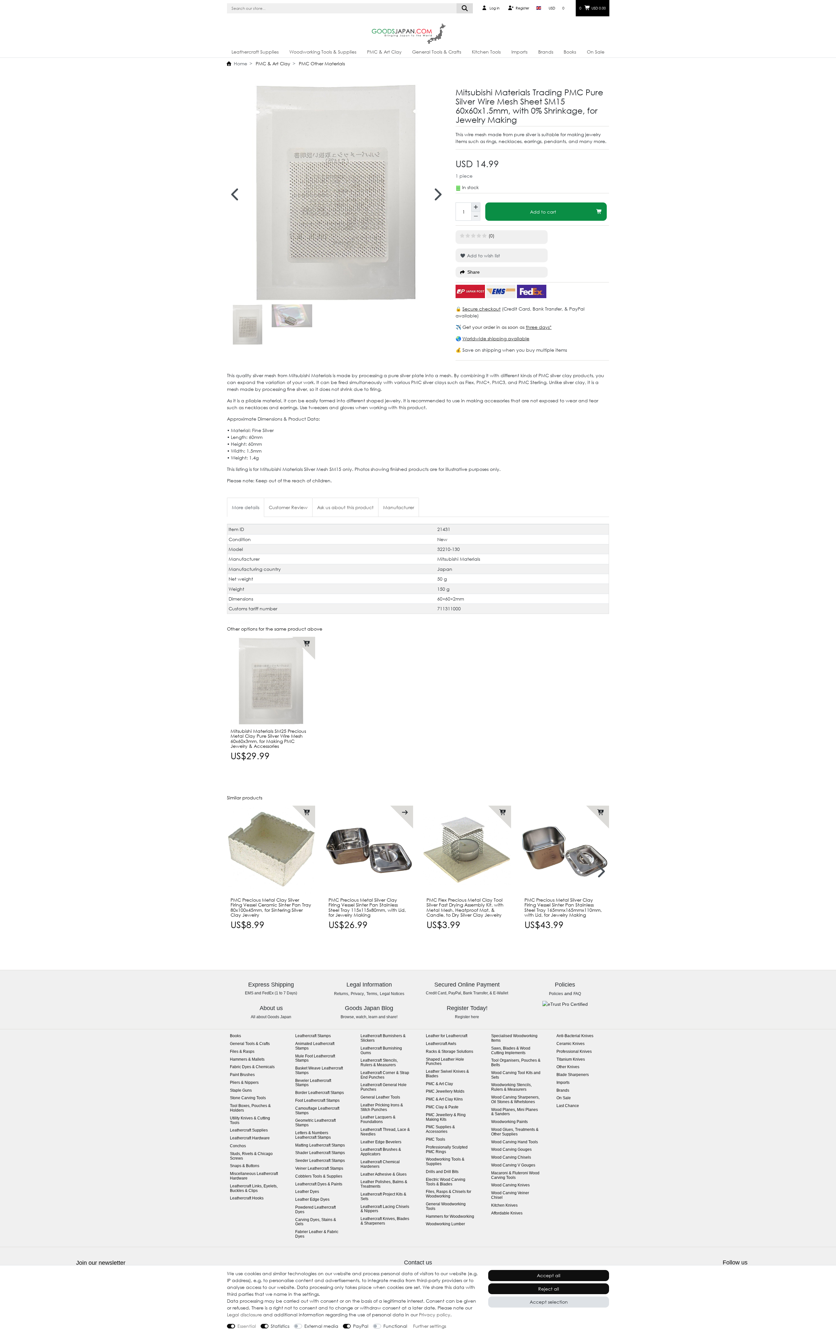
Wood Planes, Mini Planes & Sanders (514, 1112)
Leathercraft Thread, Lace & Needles (385, 1132)
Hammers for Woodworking (450, 1216)
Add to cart (543, 212)
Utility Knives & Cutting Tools (250, 1120)
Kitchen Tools (486, 52)
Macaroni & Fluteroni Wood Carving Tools (515, 1175)
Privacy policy (434, 1314)
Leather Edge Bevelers (381, 1142)
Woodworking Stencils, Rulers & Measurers (511, 1087)
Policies (556, 993)
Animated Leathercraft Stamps (314, 1046)
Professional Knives (574, 1052)
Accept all (548, 1275)
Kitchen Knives (504, 1205)
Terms (371, 993)
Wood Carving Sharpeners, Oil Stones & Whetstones (515, 1099)
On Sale (595, 52)
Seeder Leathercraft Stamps (320, 1161)
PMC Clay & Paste (442, 1107)
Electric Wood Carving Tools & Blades (445, 1182)
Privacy (357, 993)
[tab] (245, 507)
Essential (246, 1326)
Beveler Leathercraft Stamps (313, 1083)
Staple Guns (241, 1090)
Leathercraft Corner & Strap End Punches (385, 1075)
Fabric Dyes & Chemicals (252, 1067)
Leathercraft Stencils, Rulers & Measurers (379, 1062)
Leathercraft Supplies (255, 52)
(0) (491, 236)
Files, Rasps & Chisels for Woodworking (448, 1194)
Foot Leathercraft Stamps (317, 1101)
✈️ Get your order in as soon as (491, 327)
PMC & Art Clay (384, 52)
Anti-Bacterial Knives (574, 1036)
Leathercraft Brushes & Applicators (381, 1152)
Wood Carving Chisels (511, 1157)
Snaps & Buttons (244, 1166)
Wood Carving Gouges (511, 1150)
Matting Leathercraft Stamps (320, 1145)
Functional (395, 1326)
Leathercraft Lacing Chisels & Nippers (385, 1209)
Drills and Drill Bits (442, 1172)
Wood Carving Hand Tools (514, 1142)
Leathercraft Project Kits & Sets (383, 1196)
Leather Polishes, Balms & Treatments (384, 1184)
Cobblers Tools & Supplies (318, 1176)
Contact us (418, 1262)
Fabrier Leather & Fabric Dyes (316, 1234)
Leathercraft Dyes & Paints (318, 1184)
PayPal (360, 1326)
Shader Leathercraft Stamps (320, 1153)
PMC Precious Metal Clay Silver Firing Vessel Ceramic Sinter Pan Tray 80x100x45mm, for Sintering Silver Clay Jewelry (271, 907)
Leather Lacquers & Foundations (378, 1119)
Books (570, 52)
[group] (271, 681)
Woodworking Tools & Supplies (322, 52)
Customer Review (288, 507)
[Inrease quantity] (475, 207)
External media (321, 1326)
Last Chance (567, 1106)
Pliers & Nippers (244, 1083)
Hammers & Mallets (247, 1059)
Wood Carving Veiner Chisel (510, 1195)
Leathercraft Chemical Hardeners (380, 1164)
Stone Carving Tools (248, 1098)
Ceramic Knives (570, 1044)
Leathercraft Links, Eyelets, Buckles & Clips (254, 1188)
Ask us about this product (345, 507)
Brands (545, 52)
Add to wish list (483, 255)
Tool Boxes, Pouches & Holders (250, 1108)
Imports (519, 52)
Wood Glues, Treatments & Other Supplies (515, 1132)
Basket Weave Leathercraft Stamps (319, 1070)
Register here (467, 1017)
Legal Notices (392, 993)
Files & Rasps (242, 1052)
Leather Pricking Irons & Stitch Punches (382, 1107)
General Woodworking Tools (446, 1206)
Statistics (280, 1326)
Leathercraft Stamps (313, 1036)
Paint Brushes (242, 1075)
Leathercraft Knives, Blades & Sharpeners (385, 1221)
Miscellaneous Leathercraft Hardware (254, 1176)
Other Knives (567, 1067)
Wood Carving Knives (510, 1185)
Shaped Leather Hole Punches (445, 1061)
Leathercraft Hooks (247, 1198)
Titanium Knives (570, 1059)
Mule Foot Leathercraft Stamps (315, 1058)
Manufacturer (398, 507)
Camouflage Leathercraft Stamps (317, 1110)
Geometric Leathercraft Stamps (315, 1122)
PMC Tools (435, 1139)
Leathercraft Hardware (250, 1138)
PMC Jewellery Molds (445, 1091)
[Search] (465, 8)
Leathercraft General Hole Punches (384, 1087)
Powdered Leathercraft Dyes (315, 1209)
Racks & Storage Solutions (449, 1052)
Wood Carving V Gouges (513, 1165)
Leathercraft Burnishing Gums (381, 1050)
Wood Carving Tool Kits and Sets (515, 1075)
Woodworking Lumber (445, 1224)
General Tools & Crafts (436, 52)
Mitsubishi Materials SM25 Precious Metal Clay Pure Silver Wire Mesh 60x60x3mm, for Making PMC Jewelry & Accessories (268, 739)
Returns (341, 993)
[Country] (539, 8)
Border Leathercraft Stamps (319, 1093)
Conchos (238, 1146)
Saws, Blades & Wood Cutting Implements (510, 1050)
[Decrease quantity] (475, 216)
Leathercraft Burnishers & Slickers (383, 1038)
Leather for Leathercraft (446, 1036)
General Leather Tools (380, 1097)
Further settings (429, 1326)
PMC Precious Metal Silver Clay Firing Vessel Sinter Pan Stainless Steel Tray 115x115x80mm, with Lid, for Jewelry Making (367, 907)
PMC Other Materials (321, 63)
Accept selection (549, 1302)
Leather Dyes (307, 1192)
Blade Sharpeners (572, 1075)
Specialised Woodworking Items (514, 1038)
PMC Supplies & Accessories (440, 1129)
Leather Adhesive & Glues (384, 1174)
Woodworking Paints (509, 1122)
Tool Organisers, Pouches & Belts (515, 1062)
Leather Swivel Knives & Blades (447, 1073)
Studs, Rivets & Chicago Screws (251, 1156)
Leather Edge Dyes (312, 1199)
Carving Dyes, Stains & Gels (315, 1222)
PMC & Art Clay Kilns (444, 1099)
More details (245, 507)
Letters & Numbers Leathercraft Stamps (313, 1135)
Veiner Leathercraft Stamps (319, 1168)
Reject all (548, 1289)
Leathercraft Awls (441, 1044)
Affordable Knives (506, 1213)
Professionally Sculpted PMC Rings (447, 1149)
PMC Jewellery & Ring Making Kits (446, 1117)
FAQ (577, 993)
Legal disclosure (244, 1314)
